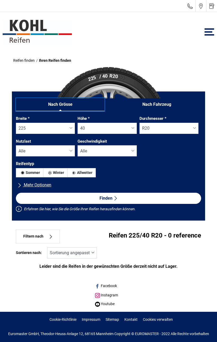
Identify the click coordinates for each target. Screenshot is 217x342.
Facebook (108, 286)
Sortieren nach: (29, 253)
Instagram (109, 295)
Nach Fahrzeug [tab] (156, 104)
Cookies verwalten (158, 319)
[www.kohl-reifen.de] (36, 32)
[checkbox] (29, 172)
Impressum (91, 319)
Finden (106, 198)
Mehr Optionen (37, 184)
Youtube (107, 304)
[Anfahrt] (201, 6)
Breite (23, 118)
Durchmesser (152, 118)
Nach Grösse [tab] (60, 104)
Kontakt (131, 319)
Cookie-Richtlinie (62, 319)
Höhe (84, 118)
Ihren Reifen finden (55, 60)
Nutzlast (23, 141)
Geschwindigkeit (92, 141)
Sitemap (112, 319)
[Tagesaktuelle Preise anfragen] (211, 6)
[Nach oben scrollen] (203, 331)
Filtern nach (33, 236)
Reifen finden (24, 60)
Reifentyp (25, 163)
